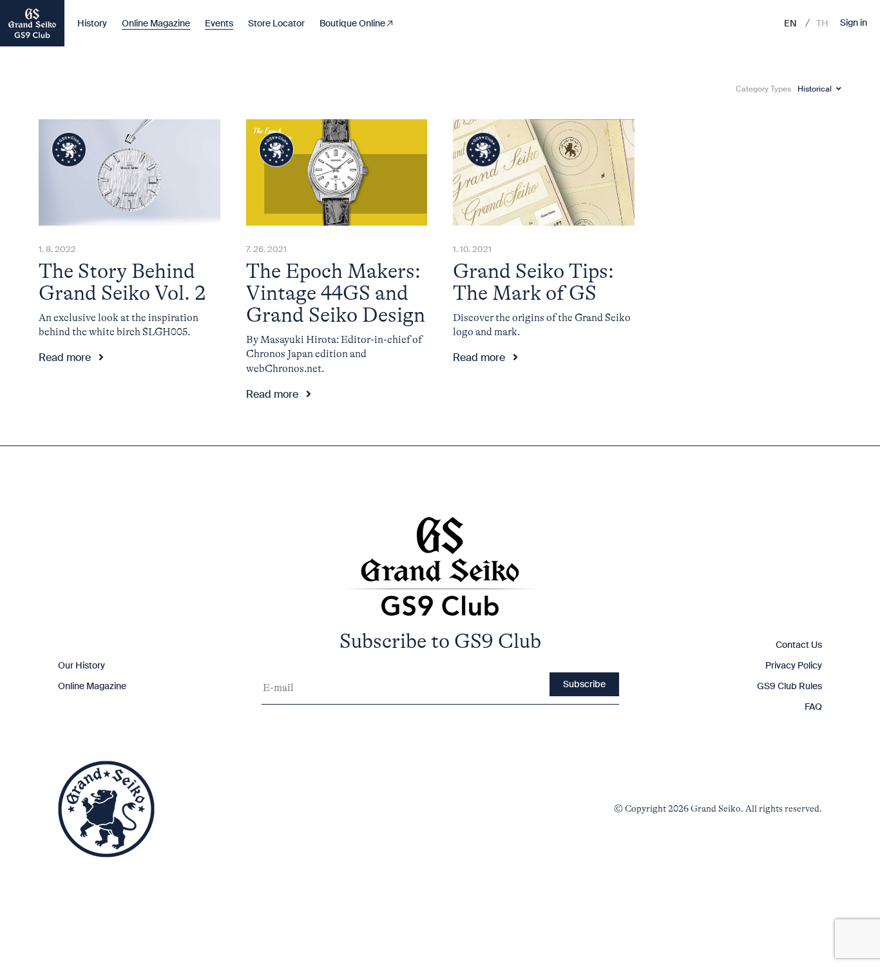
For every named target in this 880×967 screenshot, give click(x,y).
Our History (81, 665)
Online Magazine (156, 23)
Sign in (853, 23)
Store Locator (276, 23)
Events (219, 23)
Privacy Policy (793, 665)
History (92, 23)
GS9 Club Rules (789, 686)
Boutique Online (353, 23)
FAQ (813, 706)
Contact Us (799, 644)
